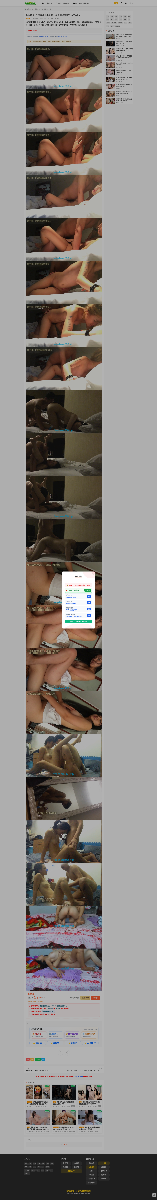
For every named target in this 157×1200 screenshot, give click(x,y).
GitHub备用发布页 (71, 610)
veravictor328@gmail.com (74, 616)
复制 (89, 596)
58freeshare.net (71, 597)
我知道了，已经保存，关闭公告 (78, 621)
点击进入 (87, 590)
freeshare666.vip (71, 603)
